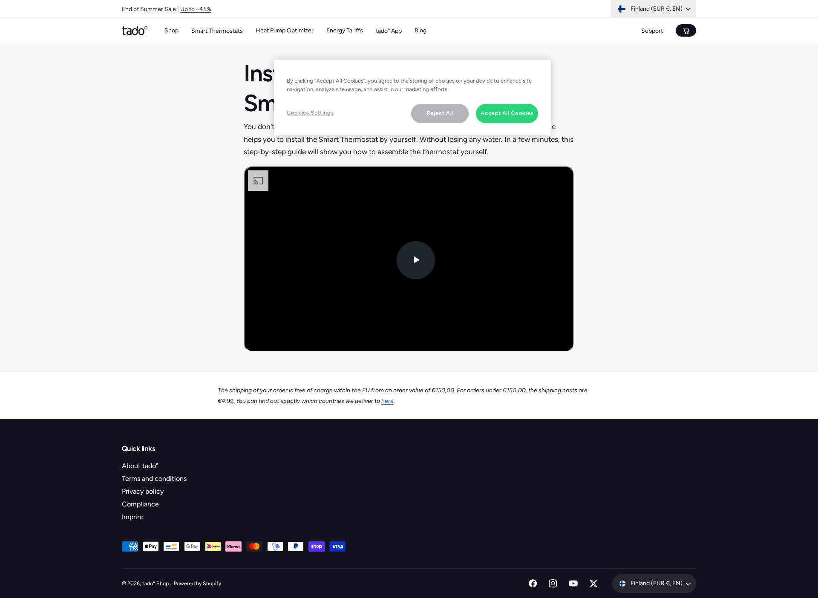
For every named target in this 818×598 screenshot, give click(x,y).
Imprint (133, 517)
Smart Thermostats (217, 30)
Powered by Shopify (197, 583)
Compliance (140, 504)
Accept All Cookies (507, 113)
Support (652, 30)
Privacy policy (143, 491)
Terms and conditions (154, 478)
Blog (420, 30)
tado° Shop (156, 583)
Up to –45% (195, 9)
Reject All (440, 113)
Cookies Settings (310, 112)
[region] (412, 97)
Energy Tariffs (344, 30)
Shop (171, 30)
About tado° (140, 466)
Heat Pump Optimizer (284, 30)
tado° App (389, 30)
